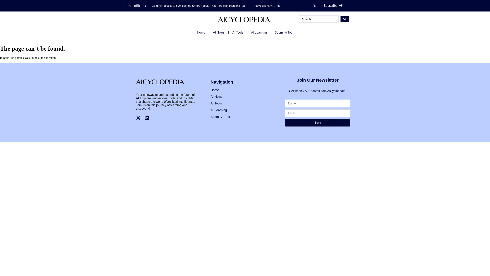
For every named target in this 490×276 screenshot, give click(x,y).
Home (201, 32)
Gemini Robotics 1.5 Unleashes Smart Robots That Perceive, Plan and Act (198, 5)
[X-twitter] (315, 5)
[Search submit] (345, 19)
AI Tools (237, 32)
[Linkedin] (147, 117)
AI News (219, 32)
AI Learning (259, 32)
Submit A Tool (284, 32)
